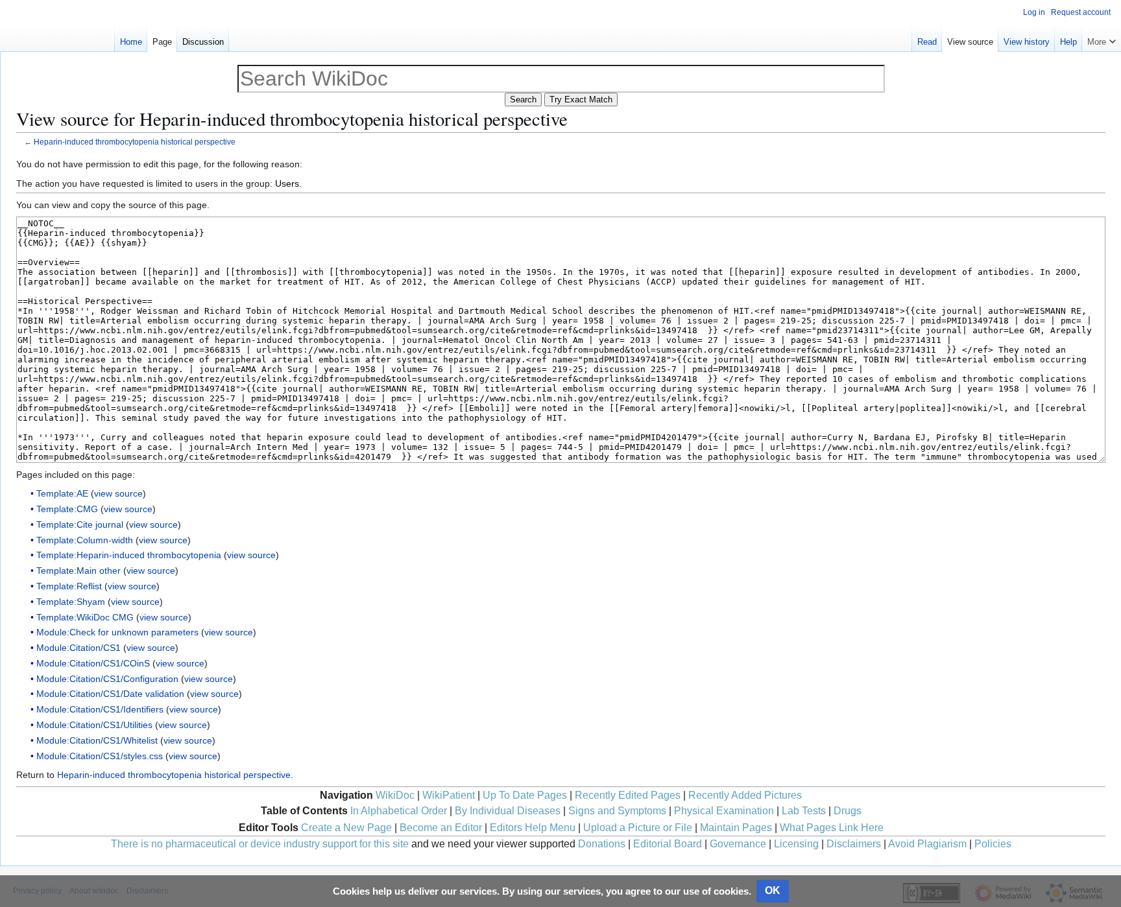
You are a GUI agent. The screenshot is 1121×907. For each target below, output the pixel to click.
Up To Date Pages (525, 795)
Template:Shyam (70, 601)
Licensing (796, 843)
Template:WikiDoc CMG (85, 617)
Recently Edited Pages (628, 795)
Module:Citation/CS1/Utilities (94, 725)
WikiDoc (395, 795)
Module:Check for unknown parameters (117, 632)
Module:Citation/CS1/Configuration (107, 679)
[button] (1101, 39)
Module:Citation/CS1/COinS (93, 663)
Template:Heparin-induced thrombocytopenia (128, 555)
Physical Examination (724, 810)
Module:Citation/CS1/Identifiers (99, 709)
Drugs (848, 810)
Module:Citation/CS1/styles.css (99, 756)
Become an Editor (441, 827)
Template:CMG (67, 509)
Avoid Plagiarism (927, 843)
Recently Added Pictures (745, 795)
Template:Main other (78, 570)
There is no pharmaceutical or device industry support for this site (260, 843)
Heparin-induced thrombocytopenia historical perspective (134, 141)
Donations (601, 843)
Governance (738, 843)
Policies (992, 843)
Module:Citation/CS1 (78, 647)
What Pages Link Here (832, 827)
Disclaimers (853, 843)
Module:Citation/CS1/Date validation (110, 694)
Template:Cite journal (79, 524)
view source (118, 493)
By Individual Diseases (507, 810)
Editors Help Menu (532, 827)
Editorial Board (667, 843)
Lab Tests (804, 810)
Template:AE (62, 493)
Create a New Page (346, 827)
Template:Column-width (84, 540)
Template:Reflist (69, 586)
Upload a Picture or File (637, 827)
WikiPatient (448, 795)
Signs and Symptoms (617, 810)
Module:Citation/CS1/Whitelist (97, 740)
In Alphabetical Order (398, 810)
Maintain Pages (736, 827)
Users (287, 183)
